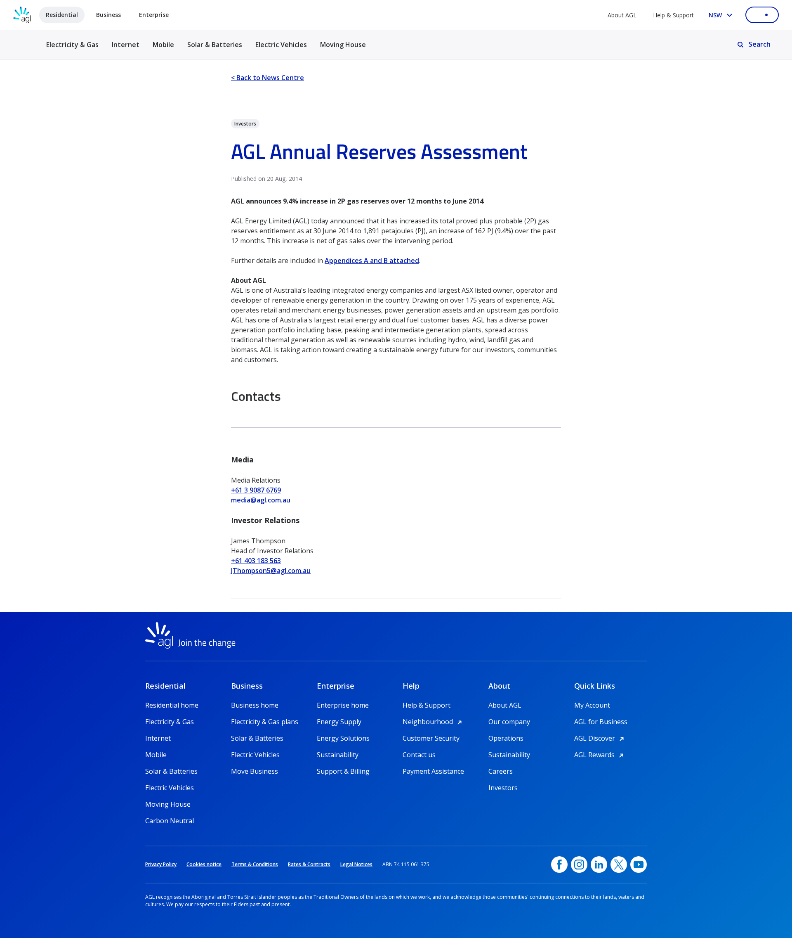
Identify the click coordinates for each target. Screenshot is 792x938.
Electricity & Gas (72, 49)
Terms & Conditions (254, 864)
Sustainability (337, 754)
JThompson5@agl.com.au (271, 570)
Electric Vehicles (281, 44)
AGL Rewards (600, 755)
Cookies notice (204, 864)
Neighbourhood (433, 722)
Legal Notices (356, 864)
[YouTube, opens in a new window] (638, 864)
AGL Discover (600, 738)
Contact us (419, 754)
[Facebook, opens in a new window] (559, 864)
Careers (500, 771)
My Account (592, 705)
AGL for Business (600, 721)
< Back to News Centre (267, 77)
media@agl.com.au (260, 500)
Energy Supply (339, 721)
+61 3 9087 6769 (256, 490)
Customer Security (431, 738)
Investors (503, 787)
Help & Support (673, 15)
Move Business (254, 771)
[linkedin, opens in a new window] (599, 864)
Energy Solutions (343, 738)
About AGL (622, 15)
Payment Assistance (433, 771)
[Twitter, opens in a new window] (618, 864)
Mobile (163, 44)
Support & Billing (343, 771)
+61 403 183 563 (256, 560)
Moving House (343, 44)
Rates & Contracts (309, 864)
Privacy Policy (161, 864)
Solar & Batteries (214, 44)
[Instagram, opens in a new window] (579, 864)
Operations (505, 738)
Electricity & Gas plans (264, 721)
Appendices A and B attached (372, 260)
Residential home (171, 705)
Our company (509, 721)
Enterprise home (343, 705)
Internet (125, 44)
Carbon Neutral (169, 820)
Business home (254, 705)
